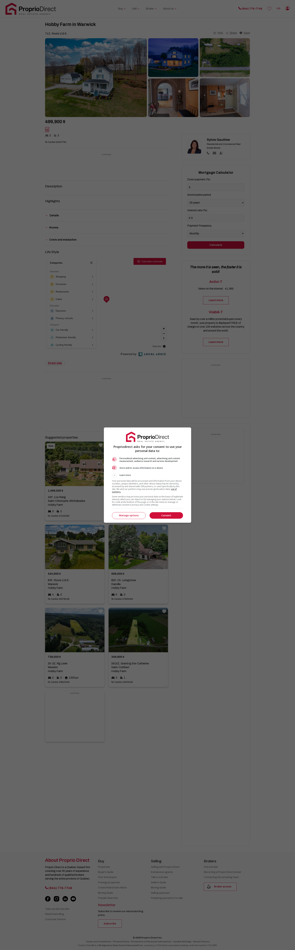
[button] (147, 475)
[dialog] (147, 475)
